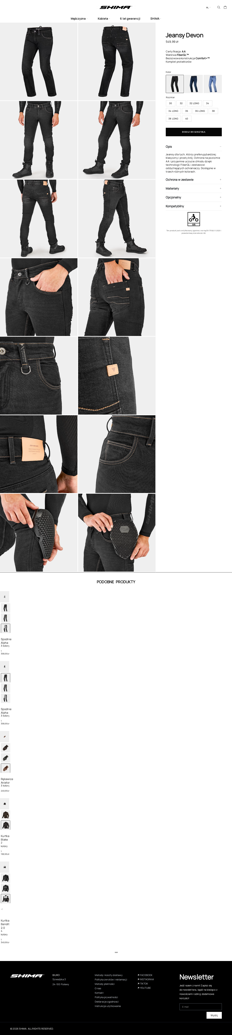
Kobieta (103, 18)
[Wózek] (225, 8)
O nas (98, 988)
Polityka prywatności (106, 997)
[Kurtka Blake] (5, 815)
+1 (2, 909)
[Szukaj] (219, 7)
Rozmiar (170, 97)
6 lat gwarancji (130, 18)
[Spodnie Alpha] (5, 608)
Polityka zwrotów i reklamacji (111, 979)
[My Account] (214, 7)
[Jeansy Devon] (194, 84)
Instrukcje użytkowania (108, 1006)
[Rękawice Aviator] (5, 747)
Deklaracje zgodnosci (107, 1001)
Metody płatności (104, 983)
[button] (116, 952)
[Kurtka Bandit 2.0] (5, 878)
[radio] (170, 103)
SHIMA (154, 18)
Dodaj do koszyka (194, 132)
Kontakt (99, 992)
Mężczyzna (78, 18)
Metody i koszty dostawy (108, 975)
